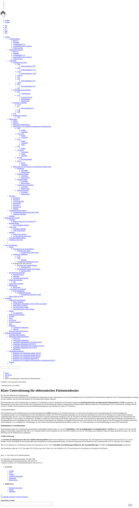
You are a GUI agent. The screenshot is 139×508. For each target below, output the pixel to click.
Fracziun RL (17, 203)
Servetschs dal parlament (17, 272)
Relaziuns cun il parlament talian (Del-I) (26, 358)
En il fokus (12, 320)
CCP (18, 256)
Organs (7, 37)
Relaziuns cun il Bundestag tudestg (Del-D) (27, 353)
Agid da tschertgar (15, 322)
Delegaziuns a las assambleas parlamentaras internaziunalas (32, 126)
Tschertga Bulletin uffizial (17, 238)
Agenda (11, 316)
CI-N (18, 110)
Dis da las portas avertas (20, 307)
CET (18, 79)
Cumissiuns (12, 61)
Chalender (24, 132)
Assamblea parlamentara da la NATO (25, 347)
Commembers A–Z (19, 44)
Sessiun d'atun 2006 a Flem (30, 252)
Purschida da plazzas (15, 488)
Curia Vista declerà (19, 230)
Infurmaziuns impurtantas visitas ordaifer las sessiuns (30, 304)
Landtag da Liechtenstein (25, 185)
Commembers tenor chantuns (22, 46)
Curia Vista (12, 227)
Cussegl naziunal (14, 39)
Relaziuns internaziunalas (13, 333)
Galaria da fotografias (16, 476)
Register (11, 362)
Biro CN (16, 40)
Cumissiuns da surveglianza (22, 90)
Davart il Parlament (11, 245)
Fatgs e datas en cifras (16, 296)
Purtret (23, 130)
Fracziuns (12, 196)
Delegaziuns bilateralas (16, 351)
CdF (18, 92)
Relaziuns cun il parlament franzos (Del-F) (26, 357)
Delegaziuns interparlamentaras (19, 336)
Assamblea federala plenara (18, 210)
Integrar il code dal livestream (18, 331)
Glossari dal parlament (16, 283)
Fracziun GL (17, 207)
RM (6, 31)
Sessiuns (11, 232)
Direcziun (16, 276)
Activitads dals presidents (17, 335)
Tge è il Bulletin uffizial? (21, 225)
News (11, 318)
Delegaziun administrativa (21, 124)
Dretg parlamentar (19, 291)
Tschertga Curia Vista (16, 240)
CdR (18, 112)
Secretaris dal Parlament (20, 278)
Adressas (12, 216)
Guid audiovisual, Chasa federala (23, 309)
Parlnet (7, 20)
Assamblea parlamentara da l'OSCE (24, 344)
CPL (18, 117)
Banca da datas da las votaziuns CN (24, 221)
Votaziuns (12, 219)
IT (5, 29)
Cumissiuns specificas (20, 62)
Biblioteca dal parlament (17, 315)
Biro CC (16, 51)
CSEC (19, 82)
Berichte (24, 260)
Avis (10, 324)
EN (6, 33)
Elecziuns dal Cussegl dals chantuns (28, 269)
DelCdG (16, 123)
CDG (19, 68)
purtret (23, 154)
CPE (18, 64)
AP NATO (20, 150)
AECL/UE (20, 134)
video (23, 145)
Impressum (12, 478)
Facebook (12, 497)
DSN (18, 258)
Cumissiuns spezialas (20, 115)
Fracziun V (16, 198)
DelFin (15, 121)
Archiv (11, 247)
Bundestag (20, 168)
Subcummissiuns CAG (28, 70)
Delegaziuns (13, 119)
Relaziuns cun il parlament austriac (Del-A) (27, 355)
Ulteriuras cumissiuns (20, 103)
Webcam (16, 329)
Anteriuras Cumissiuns (20, 254)
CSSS (19, 71)
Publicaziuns (25, 101)
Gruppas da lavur (26, 97)
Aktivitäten (24, 152)
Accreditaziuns (18, 313)
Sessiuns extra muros (24, 251)
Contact (7, 22)
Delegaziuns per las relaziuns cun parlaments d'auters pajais (32, 167)
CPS (18, 84)
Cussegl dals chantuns (16, 50)
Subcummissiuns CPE (28, 66)
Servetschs (8, 298)
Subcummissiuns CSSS (28, 73)
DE (6, 25)
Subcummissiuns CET (28, 81)
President (16, 42)
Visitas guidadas (18, 302)
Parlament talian (22, 179)
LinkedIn (5, 497)
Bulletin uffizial (14, 223)
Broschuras (16, 287)
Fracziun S (16, 199)
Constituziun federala (24, 293)
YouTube (18, 497)
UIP (18, 146)
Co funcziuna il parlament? (17, 289)
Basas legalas (25, 172)
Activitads (24, 170)
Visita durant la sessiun (20, 305)
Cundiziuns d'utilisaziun (20, 327)
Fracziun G (16, 205)
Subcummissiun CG (27, 108)
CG (18, 106)
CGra (19, 104)
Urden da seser (18, 48)
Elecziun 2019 (25, 267)
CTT (18, 77)
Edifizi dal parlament (15, 280)
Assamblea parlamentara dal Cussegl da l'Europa (28, 346)
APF (18, 128)
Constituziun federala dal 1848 (31, 294)
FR (6, 27)
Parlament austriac (23, 190)
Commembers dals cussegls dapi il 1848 (26, 212)
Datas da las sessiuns (19, 234)
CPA (14, 114)
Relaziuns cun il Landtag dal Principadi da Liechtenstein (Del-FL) (34, 360)
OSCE (19, 161)
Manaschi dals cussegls (12, 218)
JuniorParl (12, 491)
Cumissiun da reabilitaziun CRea (27, 262)
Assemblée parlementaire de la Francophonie (27, 342)
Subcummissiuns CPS (28, 86)
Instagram (25, 497)
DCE (18, 139)
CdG (18, 95)
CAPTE (19, 75)
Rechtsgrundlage (26, 159)
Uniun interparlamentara (21, 340)
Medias (11, 311)
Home (7, 373)
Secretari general (18, 274)
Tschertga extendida (19, 214)
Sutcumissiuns (25, 93)
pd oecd (19, 157)
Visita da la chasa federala (17, 300)
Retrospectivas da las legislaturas (23, 249)
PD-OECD (16, 349)
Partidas (15, 209)
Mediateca (12, 325)
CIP (18, 88)
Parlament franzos (23, 174)
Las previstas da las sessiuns (22, 236)
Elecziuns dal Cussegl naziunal (27, 265)
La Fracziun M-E (18, 201)
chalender (24, 156)
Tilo (14, 282)
